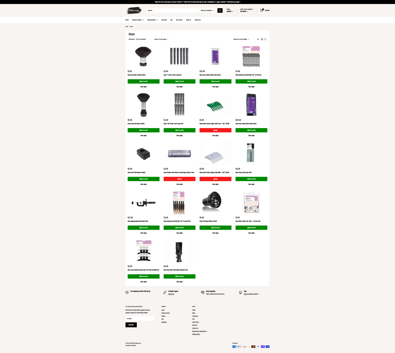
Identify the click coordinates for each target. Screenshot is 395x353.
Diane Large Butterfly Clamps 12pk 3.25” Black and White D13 (143, 270)
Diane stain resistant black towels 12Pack (246, 123)
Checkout (164, 322)
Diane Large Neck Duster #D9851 (136, 123)
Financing (164, 20)
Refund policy (196, 334)
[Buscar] (220, 10)
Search (163, 316)
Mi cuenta (243, 11)
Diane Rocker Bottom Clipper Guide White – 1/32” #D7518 (214, 172)
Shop (193, 313)
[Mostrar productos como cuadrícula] (262, 39)
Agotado (215, 130)
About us (188, 20)
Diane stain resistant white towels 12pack (210, 75)
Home (127, 20)
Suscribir (131, 325)
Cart (162, 319)
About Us (194, 325)
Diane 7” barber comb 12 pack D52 (172, 75)
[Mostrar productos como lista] (265, 39)
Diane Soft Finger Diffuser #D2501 (208, 221)
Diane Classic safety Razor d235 (244, 172)
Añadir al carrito (143, 81)
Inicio (126, 26)
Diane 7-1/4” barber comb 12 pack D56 (173, 123)
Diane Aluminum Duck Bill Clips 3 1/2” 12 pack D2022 (177, 221)
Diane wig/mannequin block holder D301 (138, 221)
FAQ (171, 20)
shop (245, 294)
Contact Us (198, 20)
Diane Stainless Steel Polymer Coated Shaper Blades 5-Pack (179, 172)
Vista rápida (144, 87)
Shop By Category (137, 20)
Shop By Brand (151, 20)
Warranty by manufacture (199, 331)
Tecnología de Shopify (130, 345)
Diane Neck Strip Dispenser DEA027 (136, 172)
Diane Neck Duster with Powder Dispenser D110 (176, 270)
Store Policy (195, 322)
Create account (165, 313)
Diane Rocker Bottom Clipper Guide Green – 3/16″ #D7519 (214, 123)
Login (162, 310)
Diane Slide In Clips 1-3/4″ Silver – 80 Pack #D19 (248, 221)
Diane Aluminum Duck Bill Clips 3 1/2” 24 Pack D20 (248, 75)
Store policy (179, 20)
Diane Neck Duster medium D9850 (136, 75)
